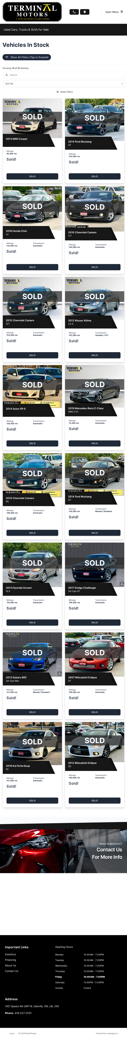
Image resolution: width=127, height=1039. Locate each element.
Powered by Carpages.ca (107, 1033)
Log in (12, 1033)
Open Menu (112, 11)
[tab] (64, 948)
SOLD (32, 176)
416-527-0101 (23, 1013)
